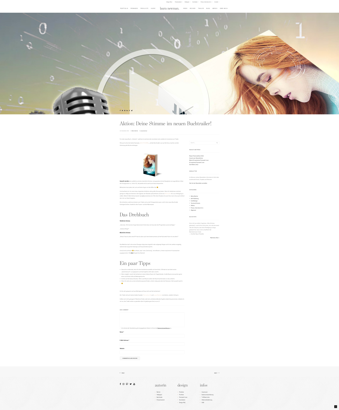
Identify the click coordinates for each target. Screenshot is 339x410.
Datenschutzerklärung (207, 394)
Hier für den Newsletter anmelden (198, 183)
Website (122, 348)
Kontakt (216, 2)
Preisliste (144, 8)
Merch (215, 8)
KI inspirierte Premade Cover (196, 162)
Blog (208, 8)
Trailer (201, 8)
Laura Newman (158, 295)
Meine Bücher (135, 130)
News (185, 8)
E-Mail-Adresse (124, 340)
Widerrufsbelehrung (207, 400)
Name (122, 332)
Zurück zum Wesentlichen (196, 158)
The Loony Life (147, 295)
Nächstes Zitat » (214, 237)
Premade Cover (183, 397)
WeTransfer (168, 193)
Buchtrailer (159, 397)
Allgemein (193, 210)
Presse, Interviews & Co (206, 2)
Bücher (193, 8)
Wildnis (193, 205)
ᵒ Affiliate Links (206, 397)
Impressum (205, 392)
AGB (203, 402)
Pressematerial (178, 2)
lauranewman (144, 130)
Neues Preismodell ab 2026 (196, 156)
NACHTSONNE (144, 143)
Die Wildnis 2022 (193, 164)
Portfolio (124, 8)
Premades (134, 8)
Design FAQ (169, 2)
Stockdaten (195, 2)
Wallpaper (187, 2)
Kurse (153, 8)
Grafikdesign (194, 201)
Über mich (224, 8)
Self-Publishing (195, 198)
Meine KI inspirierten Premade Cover (199, 160)
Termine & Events (195, 203)
